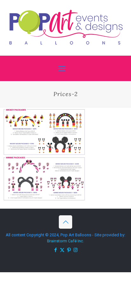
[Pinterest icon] (68, 250)
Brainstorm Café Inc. (65, 241)
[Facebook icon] (55, 250)
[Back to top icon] (65, 222)
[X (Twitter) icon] (62, 250)
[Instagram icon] (75, 250)
